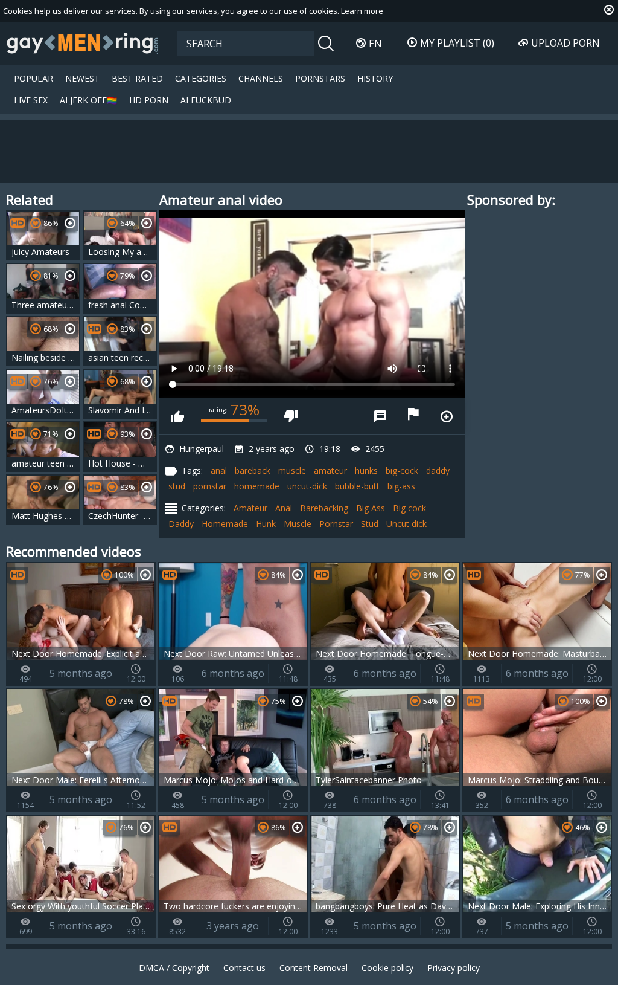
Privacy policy (453, 968)
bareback (252, 470)
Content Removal (313, 968)
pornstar (209, 486)
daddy (438, 470)
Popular (33, 78)
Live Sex (31, 100)
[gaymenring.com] (82, 43)
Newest (82, 78)
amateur (330, 470)
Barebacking (324, 508)
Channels (260, 78)
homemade (256, 486)
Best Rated (137, 78)
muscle (292, 470)
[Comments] (380, 416)
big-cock (402, 470)
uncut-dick (307, 486)
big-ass (401, 486)
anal (219, 470)
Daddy (181, 523)
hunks (366, 470)
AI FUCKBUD (205, 100)
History (375, 78)
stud (176, 486)
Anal (283, 508)
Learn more (362, 10)
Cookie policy (387, 968)
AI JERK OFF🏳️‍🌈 (88, 100)
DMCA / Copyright (174, 968)
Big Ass (370, 508)
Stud (369, 523)
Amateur (250, 508)
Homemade (225, 523)
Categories (200, 78)
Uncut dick (406, 523)
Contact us (244, 968)
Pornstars (320, 78)
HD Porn (148, 100)
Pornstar (336, 523)
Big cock (409, 508)
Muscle (297, 523)
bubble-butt (357, 486)
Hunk (266, 523)
